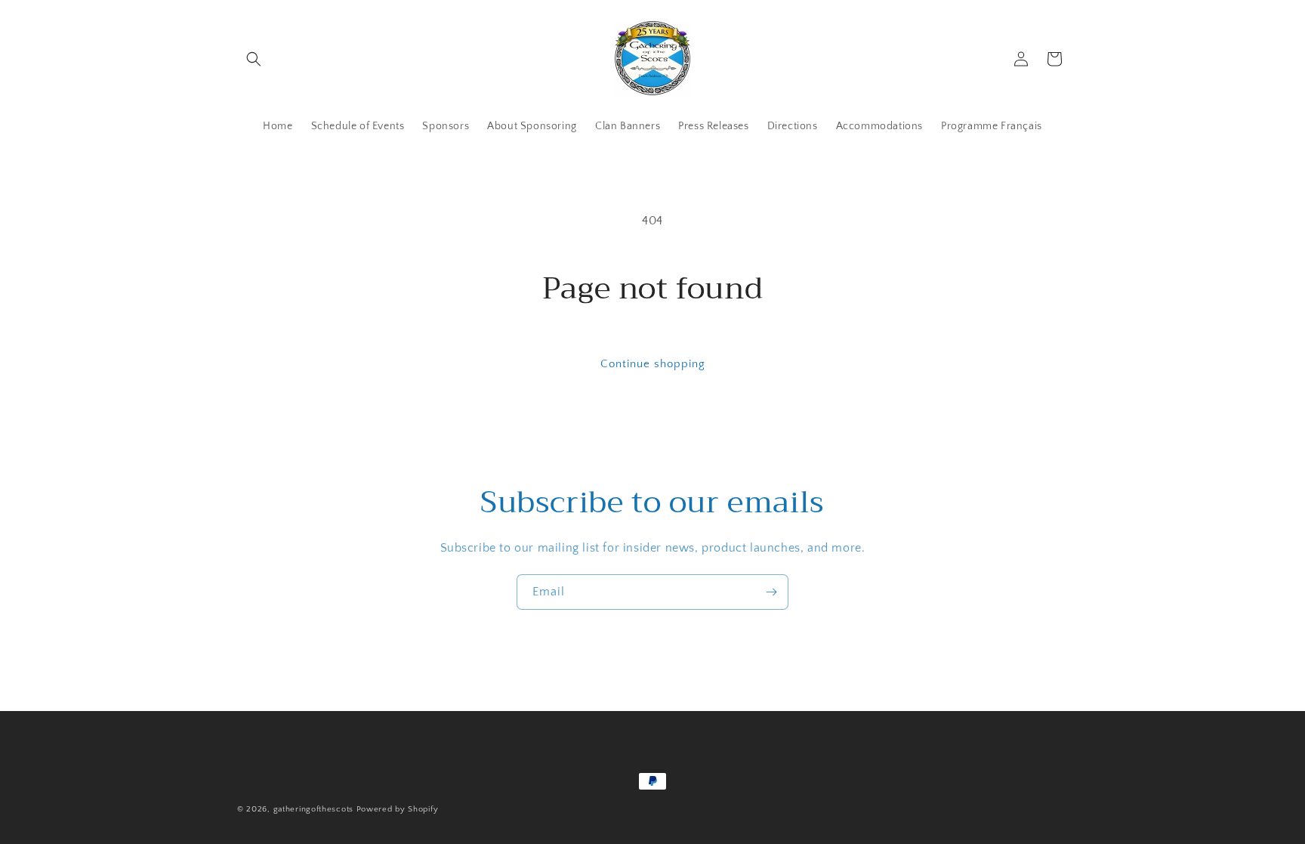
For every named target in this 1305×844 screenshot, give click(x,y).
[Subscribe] (771, 592)
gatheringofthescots (313, 809)
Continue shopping (652, 363)
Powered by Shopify (397, 809)
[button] (253, 59)
